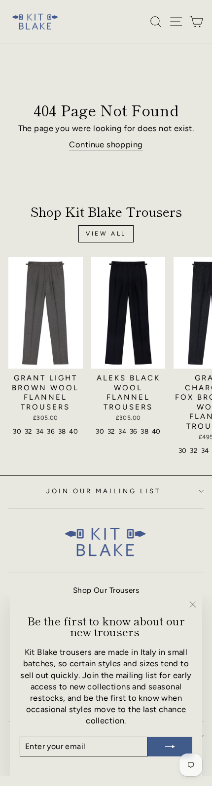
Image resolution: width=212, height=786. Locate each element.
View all (106, 233)
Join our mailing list (103, 491)
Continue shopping (105, 144)
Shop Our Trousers (106, 590)
